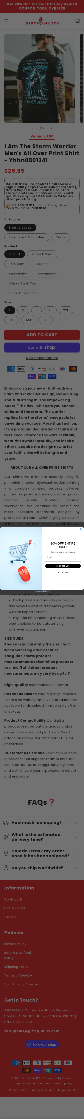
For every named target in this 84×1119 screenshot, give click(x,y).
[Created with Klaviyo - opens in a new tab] (42, 591)
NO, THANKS (63, 572)
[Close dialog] (81, 529)
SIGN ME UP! (63, 566)
